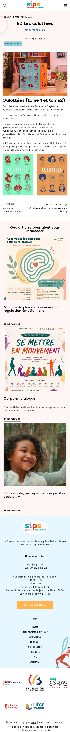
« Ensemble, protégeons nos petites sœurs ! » (35, 494)
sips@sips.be (35, 564)
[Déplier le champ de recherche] (5, 5)
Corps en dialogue (19, 398)
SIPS (33, 722)
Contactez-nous (35, 605)
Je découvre (12, 324)
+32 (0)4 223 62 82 (35, 567)
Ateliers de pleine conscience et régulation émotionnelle (31, 308)
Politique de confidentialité (34, 730)
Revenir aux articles (18, 17)
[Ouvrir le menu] (65, 6)
